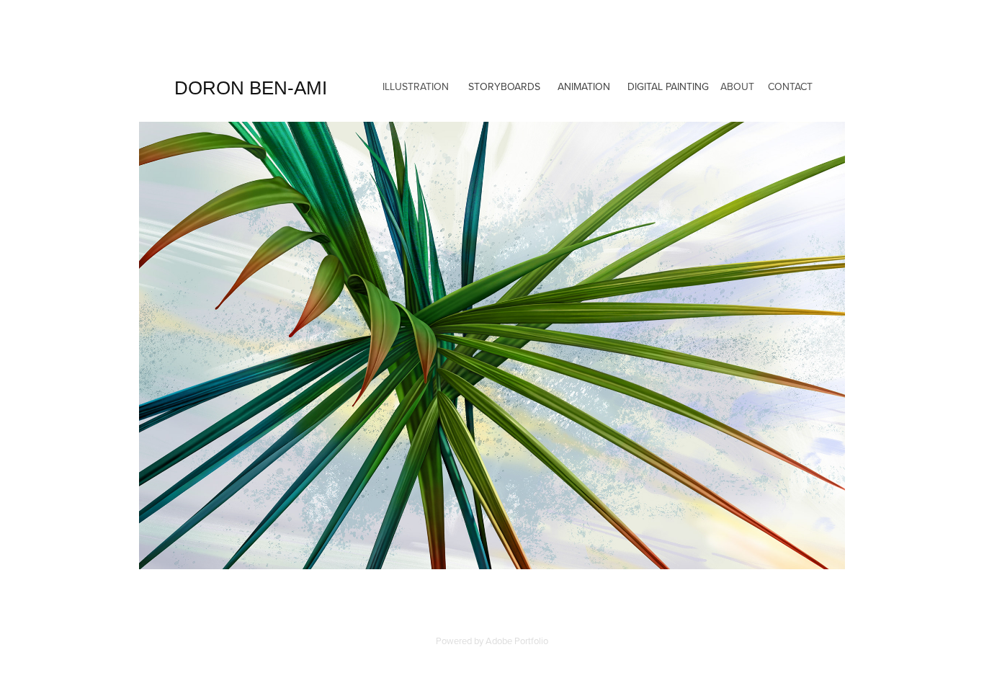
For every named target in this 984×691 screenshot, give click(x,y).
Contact (790, 86)
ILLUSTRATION (416, 86)
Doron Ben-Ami (250, 88)
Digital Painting (668, 86)
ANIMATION (584, 86)
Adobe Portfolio (517, 640)
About (737, 86)
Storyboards (504, 86)
